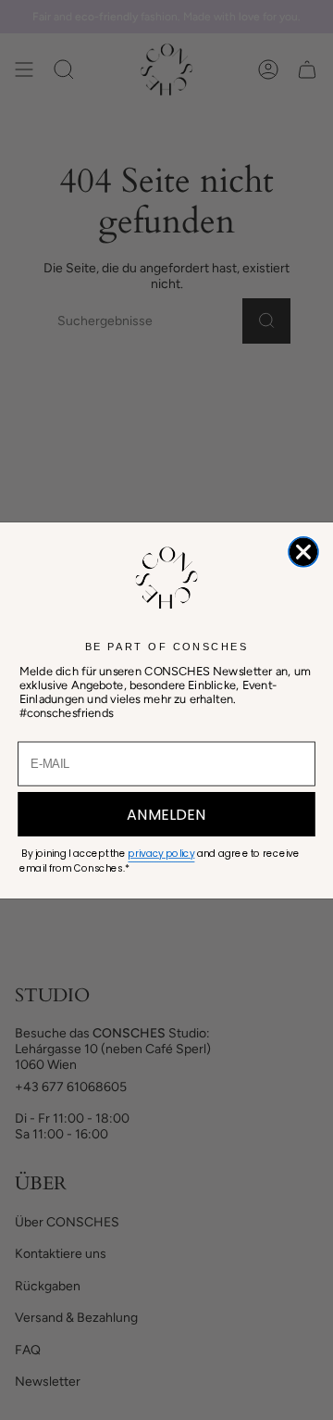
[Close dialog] (303, 551)
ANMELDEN (166, 813)
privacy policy (161, 854)
